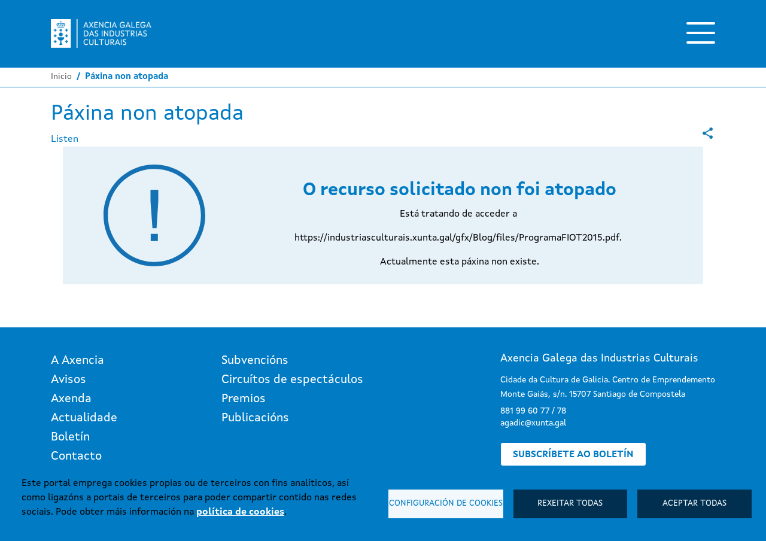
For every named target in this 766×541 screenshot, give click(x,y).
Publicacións (255, 418)
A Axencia (77, 361)
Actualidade (84, 418)
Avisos (68, 380)
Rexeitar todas (570, 503)
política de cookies (240, 512)
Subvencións (254, 361)
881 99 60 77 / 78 (533, 411)
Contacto (76, 457)
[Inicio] (101, 33)
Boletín (70, 437)
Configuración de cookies (446, 503)
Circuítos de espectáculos (292, 380)
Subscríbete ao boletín (573, 455)
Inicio (61, 76)
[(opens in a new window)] (707, 133)
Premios (243, 399)
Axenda (71, 399)
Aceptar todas (694, 503)
